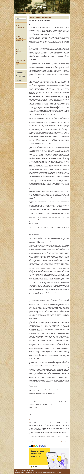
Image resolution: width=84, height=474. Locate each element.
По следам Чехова (19, 38)
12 (48, 304)
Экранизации (18, 51)
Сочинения (18, 42)
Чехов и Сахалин (19, 55)
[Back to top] (81, 471)
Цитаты (17, 53)
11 (29, 419)
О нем (17, 31)
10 (29, 416)
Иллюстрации (18, 49)
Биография (18, 29)
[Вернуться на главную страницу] (42, 7)
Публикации (18, 44)
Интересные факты (19, 40)
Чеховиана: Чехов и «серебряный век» (43, 17)
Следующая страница (63, 441)
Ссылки (17, 64)
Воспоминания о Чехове (20, 60)
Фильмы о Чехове (19, 58)
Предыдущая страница (34, 441)
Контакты (17, 66)
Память (17, 62)
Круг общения (18, 36)
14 (29, 436)
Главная (17, 25)
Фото (17, 34)
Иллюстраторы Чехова (20, 47)
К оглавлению (49, 441)
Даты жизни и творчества (20, 27)
